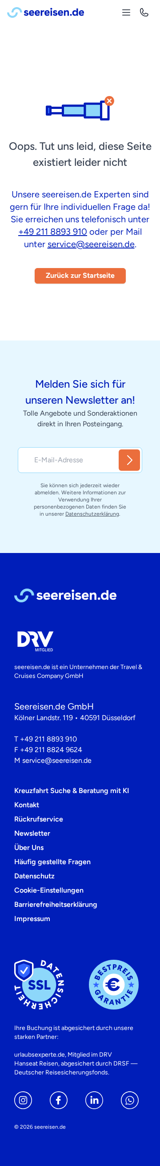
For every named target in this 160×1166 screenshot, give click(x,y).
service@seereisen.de (91, 244)
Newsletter (32, 833)
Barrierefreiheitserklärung (55, 904)
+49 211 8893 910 (52, 231)
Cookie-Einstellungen (49, 890)
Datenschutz (34, 876)
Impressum (32, 918)
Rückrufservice (38, 819)
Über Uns (29, 847)
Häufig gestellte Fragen (52, 861)
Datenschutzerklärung (92, 514)
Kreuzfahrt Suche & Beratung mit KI (71, 790)
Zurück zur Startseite (80, 275)
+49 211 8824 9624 (51, 749)
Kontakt (26, 805)
